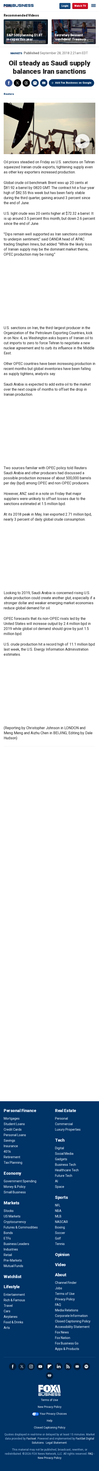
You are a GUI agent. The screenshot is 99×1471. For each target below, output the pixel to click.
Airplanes (10, 1317)
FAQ (58, 1305)
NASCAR (61, 1222)
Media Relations (66, 1310)
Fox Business (19, 5)
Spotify (86, 1366)
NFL (57, 1205)
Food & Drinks (13, 1322)
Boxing (60, 1227)
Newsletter (77, 1366)
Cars (7, 1311)
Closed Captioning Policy (72, 1321)
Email (43, 83)
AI (56, 1181)
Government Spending (20, 1181)
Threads (26, 83)
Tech (59, 1140)
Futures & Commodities (21, 1227)
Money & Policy (15, 1187)
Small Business (15, 1192)
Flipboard (49, 1366)
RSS (68, 1366)
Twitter (17, 83)
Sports (61, 1197)
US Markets (12, 1216)
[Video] (49, 128)
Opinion (62, 1254)
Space (59, 1187)
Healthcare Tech (67, 1170)
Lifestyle (12, 1286)
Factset (31, 1438)
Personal (61, 1118)
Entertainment (14, 1294)
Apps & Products (67, 1349)
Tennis (60, 1244)
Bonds (8, 1233)
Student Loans (14, 1124)
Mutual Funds (13, 1266)
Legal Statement (56, 1442)
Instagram (31, 1366)
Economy (12, 1173)
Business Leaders (16, 1244)
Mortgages (12, 1118)
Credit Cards (13, 1129)
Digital (59, 1148)
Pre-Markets (13, 1260)
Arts (7, 1328)
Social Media (64, 1153)
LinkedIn (58, 1366)
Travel (8, 1305)
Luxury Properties (68, 1129)
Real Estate (65, 1110)
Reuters (9, 94)
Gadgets (61, 1159)
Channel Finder (66, 1283)
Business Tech (65, 1164)
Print (35, 83)
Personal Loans (15, 1135)
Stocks (9, 1211)
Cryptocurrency (15, 1222)
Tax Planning (13, 1162)
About (60, 1274)
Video (60, 1264)
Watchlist (12, 1276)
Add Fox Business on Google (73, 82)
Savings (9, 1140)
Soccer (60, 1233)
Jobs (58, 1288)
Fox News (62, 1332)
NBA (58, 1211)
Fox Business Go (67, 1343)
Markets (16, 53)
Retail (8, 1255)
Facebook (8, 83)
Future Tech (63, 1175)
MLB (58, 1216)
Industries (11, 1249)
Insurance (11, 1146)
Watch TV (80, 5)
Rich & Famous (14, 1300)
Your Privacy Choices (53, 1413)
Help (49, 1420)
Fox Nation (62, 1338)
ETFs (7, 1238)
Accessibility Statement (72, 1327)
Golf (58, 1238)
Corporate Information (71, 1316)
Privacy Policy (65, 1299)
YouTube (40, 1366)
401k (7, 1151)
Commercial (64, 1124)
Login (64, 5)
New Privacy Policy (49, 1407)
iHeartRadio (49, 1375)
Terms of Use (65, 1294)
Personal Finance (20, 1110)
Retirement (12, 1157)
